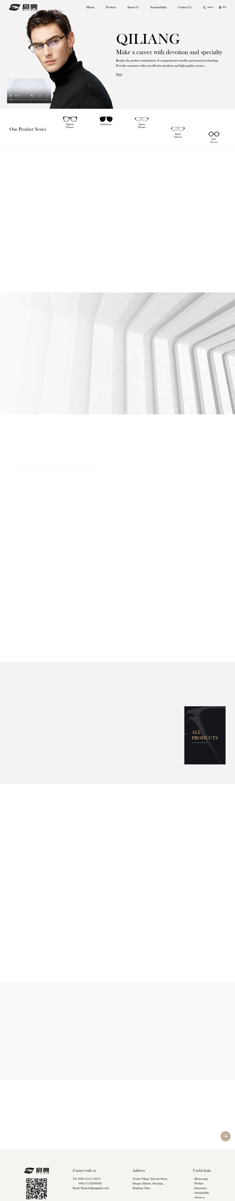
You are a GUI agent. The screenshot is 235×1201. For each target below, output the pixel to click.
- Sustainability (201, 1177)
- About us (199, 1182)
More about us (16, 413)
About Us (133, 7)
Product (111, 7)
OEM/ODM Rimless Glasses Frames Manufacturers (120, 1194)
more (119, 74)
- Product (198, 1168)
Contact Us (185, 7)
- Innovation (200, 1173)
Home (90, 7)
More (129, 845)
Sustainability (158, 7)
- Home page (200, 1163)
